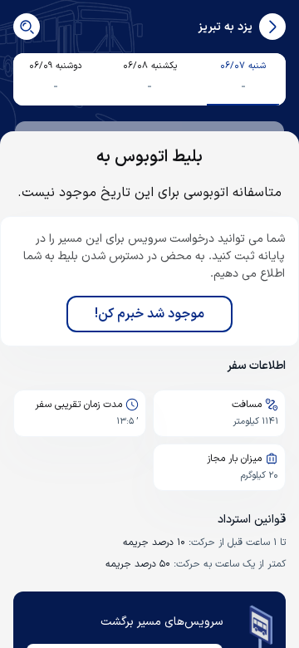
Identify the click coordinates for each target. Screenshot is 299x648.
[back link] (272, 26)
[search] (26, 26)
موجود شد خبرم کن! (149, 314)
